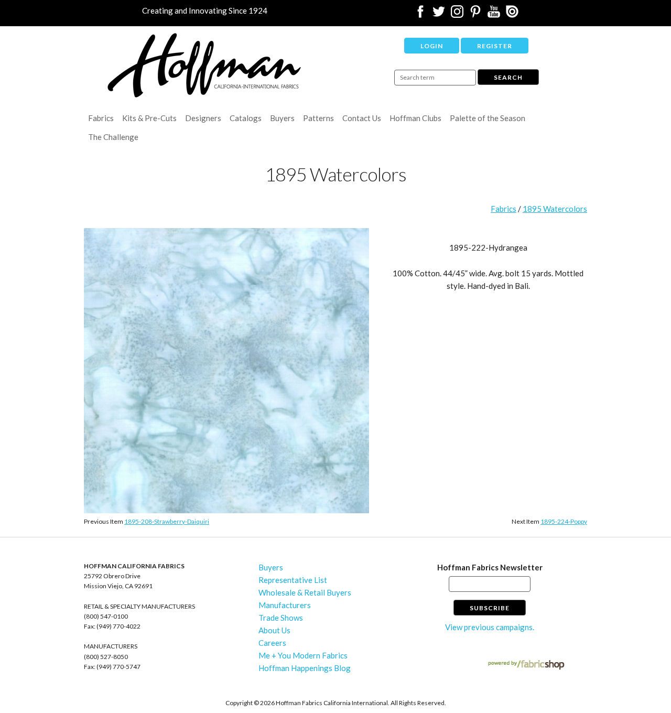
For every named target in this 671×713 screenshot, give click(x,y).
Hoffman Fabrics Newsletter (490, 567)
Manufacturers (284, 605)
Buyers (282, 118)
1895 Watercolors (555, 208)
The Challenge (113, 137)
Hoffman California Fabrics (204, 65)
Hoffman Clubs (415, 118)
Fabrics (101, 118)
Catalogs (246, 118)
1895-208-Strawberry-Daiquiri (166, 521)
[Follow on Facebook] (420, 14)
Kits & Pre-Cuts (149, 118)
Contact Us (361, 118)
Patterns (318, 118)
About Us (274, 630)
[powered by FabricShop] (526, 665)
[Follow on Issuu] (512, 14)
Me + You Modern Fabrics (303, 655)
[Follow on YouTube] (494, 14)
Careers (272, 642)
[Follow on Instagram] (457, 14)
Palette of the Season (487, 118)
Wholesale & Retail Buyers (304, 592)
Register (494, 46)
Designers (203, 118)
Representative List (292, 580)
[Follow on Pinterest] (475, 14)
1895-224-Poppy (563, 521)
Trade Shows (280, 617)
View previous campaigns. (489, 627)
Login (431, 46)
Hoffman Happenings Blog (304, 668)
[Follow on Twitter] (438, 14)
